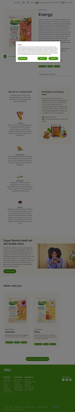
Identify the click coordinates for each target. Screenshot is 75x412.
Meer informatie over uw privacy (45, 54)
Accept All (53, 58)
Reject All (42, 58)
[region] (38, 51)
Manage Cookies (22, 58)
